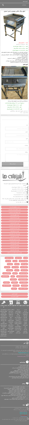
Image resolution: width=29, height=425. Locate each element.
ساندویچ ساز (6, 282)
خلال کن (25, 323)
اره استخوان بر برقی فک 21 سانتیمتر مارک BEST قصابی (19, 372)
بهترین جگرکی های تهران (14, 223)
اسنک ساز (11, 329)
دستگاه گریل (12, 111)
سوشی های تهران (4, 329)
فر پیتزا (14, 261)
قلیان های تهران (3, 334)
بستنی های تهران (4, 331)
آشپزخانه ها (25, 1)
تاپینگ (13, 276)
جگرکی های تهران (4, 314)
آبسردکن (10, 332)
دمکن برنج (25, 331)
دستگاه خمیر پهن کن (23, 279)
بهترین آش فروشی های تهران (14, 226)
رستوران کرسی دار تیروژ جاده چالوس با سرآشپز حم (12, 393)
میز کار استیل (24, 270)
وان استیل (7, 267)
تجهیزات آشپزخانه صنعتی (24, 365)
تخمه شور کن (24, 285)
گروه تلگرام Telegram (23, 413)
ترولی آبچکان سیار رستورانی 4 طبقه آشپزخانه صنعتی (19, 371)
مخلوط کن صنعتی (11, 328)
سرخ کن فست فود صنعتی (22, 276)
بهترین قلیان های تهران (14, 250)
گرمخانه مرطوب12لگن (25, 375)
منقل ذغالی (25, 316)
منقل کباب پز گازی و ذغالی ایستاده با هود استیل (20, 377)
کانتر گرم (15, 273)
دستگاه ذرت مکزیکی (23, 288)
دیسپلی (11, 319)
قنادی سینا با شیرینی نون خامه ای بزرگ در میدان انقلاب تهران (12, 395)
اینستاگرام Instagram (23, 411)
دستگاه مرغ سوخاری (18, 323)
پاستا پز (11, 323)
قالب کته (17, 264)
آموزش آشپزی (14, 294)
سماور (11, 317)
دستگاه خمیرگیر (5, 276)
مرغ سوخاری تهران (3, 325)
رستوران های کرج (4, 336)
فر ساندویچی (13, 279)
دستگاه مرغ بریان (6, 273)
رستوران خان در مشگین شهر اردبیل (19, 387)
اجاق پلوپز (14, 288)
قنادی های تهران (3, 323)
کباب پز (25, 258)
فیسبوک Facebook (24, 416)
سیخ (25, 326)
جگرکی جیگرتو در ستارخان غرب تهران (18, 398)
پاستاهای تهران (3, 316)
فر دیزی (16, 270)
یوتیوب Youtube (24, 415)
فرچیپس (18, 331)
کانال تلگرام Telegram (23, 412)
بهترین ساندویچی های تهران (14, 239)
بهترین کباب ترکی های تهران (14, 234)
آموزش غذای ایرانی (14, 296)
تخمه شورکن (11, 314)
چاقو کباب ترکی (18, 319)
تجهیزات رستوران (9, 258)
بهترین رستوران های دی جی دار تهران (14, 253)
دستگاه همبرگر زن (18, 328)
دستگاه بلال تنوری (6, 285)
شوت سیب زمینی (18, 329)
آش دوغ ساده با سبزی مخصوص (23, 369)
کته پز (25, 328)
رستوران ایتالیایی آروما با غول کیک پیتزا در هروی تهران (13, 399)
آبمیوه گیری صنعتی (11, 331)
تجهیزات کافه (24, 264)
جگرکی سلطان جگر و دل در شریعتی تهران (21, 370)
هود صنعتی (25, 319)
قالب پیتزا (8, 261)
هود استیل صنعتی (23, 273)
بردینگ (18, 325)
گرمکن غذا (10, 264)
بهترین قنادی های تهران (14, 247)
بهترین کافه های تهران (14, 244)
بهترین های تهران (14, 207)
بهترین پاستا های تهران (14, 236)
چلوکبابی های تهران (3, 311)
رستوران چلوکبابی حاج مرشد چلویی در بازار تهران (17, 390)
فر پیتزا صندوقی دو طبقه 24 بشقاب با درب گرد (20, 368)
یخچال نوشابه (16, 285)
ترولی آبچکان (9, 270)
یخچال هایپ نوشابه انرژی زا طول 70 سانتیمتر (15, 389)
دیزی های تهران (3, 319)
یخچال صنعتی (25, 332)
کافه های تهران (3, 332)
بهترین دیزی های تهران (14, 231)
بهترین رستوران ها (3, 306)
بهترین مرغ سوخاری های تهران (14, 220)
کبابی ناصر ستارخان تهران (21, 396)
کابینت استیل (15, 267)
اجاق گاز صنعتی (24, 267)
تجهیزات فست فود (19, 111)
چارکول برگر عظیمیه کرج (24, 374)
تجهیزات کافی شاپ (10, 305)
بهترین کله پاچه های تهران (14, 228)
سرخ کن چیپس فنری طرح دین (23, 366)
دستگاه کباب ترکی (23, 282)
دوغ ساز (25, 322)
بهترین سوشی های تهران (14, 242)
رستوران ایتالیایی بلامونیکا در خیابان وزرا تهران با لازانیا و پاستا (15, 388)
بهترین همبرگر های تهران (14, 218)
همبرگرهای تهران (4, 309)
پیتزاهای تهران (3, 312)
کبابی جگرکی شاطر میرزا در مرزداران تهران (18, 394)
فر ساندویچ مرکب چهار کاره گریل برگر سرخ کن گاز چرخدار (19, 376)
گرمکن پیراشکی (11, 320)
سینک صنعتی (18, 258)
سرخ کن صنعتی (18, 311)
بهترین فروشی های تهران (14, 209)
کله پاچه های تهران (3, 317)
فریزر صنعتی (18, 332)
